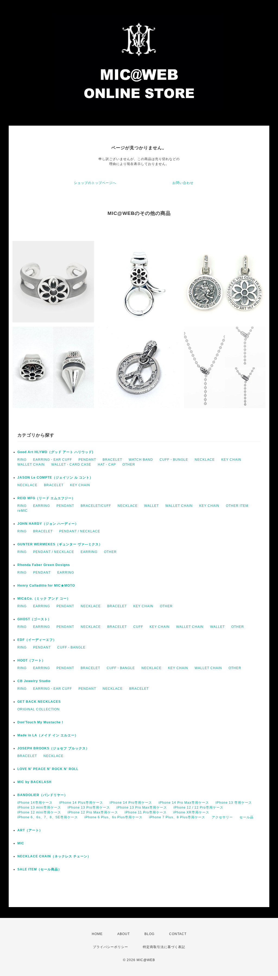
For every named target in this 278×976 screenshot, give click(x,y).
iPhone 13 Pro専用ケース (89, 807)
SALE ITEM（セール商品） (39, 869)
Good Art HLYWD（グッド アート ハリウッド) (55, 452)
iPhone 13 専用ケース (234, 803)
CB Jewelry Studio (33, 681)
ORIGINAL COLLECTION (38, 709)
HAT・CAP (107, 464)
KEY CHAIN (231, 460)
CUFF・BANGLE (71, 647)
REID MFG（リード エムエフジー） (46, 498)
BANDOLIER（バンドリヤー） (42, 795)
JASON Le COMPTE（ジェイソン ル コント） (55, 477)
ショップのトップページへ (95, 183)
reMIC (22, 511)
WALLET (151, 506)
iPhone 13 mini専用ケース (39, 807)
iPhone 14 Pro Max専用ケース (184, 803)
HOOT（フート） (31, 660)
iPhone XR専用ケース (191, 812)
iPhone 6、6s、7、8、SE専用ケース (47, 817)
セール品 (246, 817)
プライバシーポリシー (110, 947)
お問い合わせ (183, 183)
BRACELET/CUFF (96, 506)
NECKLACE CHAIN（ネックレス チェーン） (54, 856)
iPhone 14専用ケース (35, 803)
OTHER (128, 464)
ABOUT (123, 934)
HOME (97, 934)
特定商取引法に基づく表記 (164, 947)
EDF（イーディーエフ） (36, 640)
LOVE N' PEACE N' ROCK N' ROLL (47, 769)
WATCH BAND (141, 460)
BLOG (149, 934)
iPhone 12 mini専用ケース (39, 812)
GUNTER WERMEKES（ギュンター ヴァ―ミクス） (59, 544)
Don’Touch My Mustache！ (40, 722)
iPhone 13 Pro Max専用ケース (141, 807)
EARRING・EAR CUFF (52, 460)
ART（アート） (30, 830)
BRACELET (112, 460)
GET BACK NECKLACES (39, 702)
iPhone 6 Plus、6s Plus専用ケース (113, 817)
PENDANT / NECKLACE (79, 531)
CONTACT (178, 934)
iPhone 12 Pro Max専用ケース (93, 812)
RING (22, 460)
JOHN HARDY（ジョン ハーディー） (47, 524)
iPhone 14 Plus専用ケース (81, 803)
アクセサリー (222, 817)
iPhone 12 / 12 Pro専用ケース (198, 807)
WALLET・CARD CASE (71, 464)
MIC (20, 843)
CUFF (138, 627)
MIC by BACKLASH (34, 782)
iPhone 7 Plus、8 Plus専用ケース (177, 817)
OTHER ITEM (237, 506)
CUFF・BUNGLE (174, 460)
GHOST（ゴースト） (34, 619)
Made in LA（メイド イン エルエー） (47, 735)
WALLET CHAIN (31, 464)
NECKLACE (205, 460)
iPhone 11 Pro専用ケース (146, 812)
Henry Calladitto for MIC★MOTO (46, 585)
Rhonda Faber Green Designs (43, 565)
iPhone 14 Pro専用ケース (131, 803)
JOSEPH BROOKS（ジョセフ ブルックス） (53, 748)
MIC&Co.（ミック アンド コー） (43, 598)
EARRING (41, 506)
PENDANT (87, 460)
